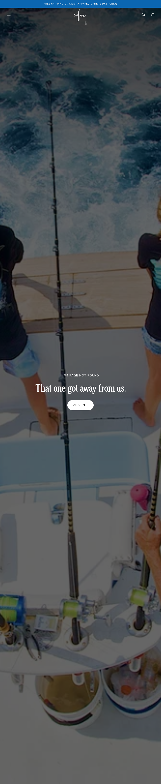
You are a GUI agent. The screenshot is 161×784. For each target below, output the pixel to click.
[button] (8, 14)
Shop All (80, 405)
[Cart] (153, 14)
